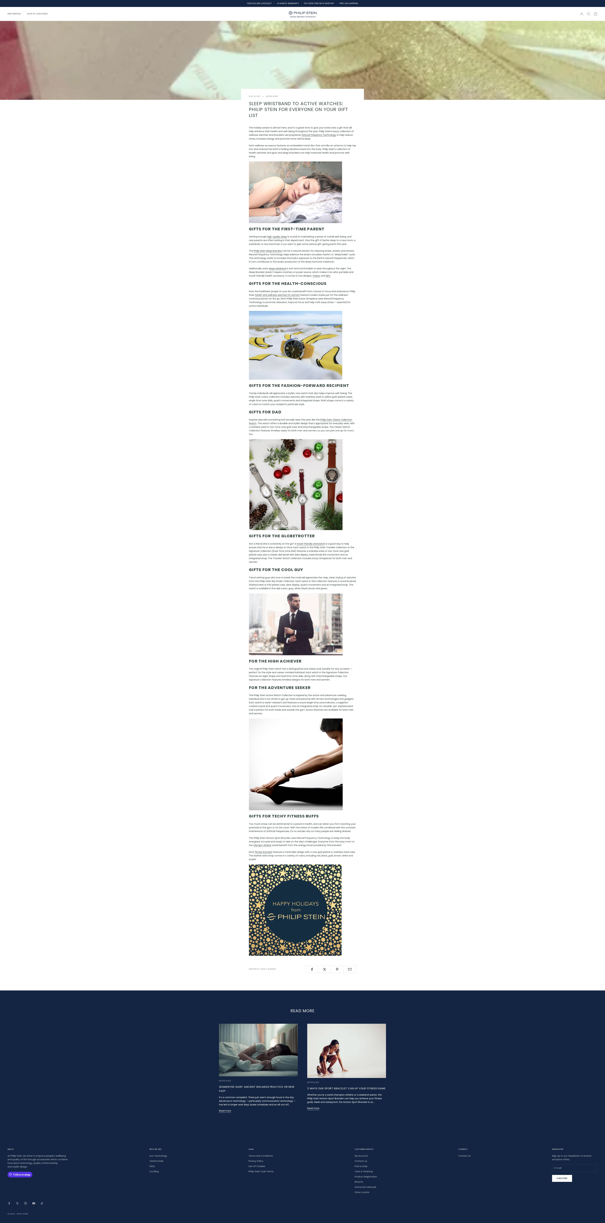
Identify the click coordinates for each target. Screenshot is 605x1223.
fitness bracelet (263, 852)
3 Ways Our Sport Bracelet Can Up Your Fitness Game (346, 1088)
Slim (328, 275)
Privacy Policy (255, 1161)
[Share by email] (350, 969)
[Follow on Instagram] (25, 1203)
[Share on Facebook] (312, 969)
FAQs (152, 1166)
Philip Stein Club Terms (261, 1171)
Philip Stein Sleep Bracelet (268, 250)
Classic (316, 275)
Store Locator (362, 1192)
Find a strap (361, 1166)
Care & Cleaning (364, 1171)
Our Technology (158, 1155)
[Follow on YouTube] (33, 1203)
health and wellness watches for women (277, 295)
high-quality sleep (277, 236)
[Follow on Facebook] (9, 1203)
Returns (359, 1181)
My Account (361, 1155)
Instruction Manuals (365, 1187)
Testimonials (156, 1161)
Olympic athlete (262, 845)
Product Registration (366, 1176)
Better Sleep (272, 96)
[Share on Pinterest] (337, 969)
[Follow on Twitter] (17, 1203)
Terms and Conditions (260, 1155)
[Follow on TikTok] (41, 1203)
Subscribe (562, 1178)
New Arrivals (14, 14)
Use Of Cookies (256, 1166)
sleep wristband (277, 268)
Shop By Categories (37, 14)
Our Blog (154, 1171)
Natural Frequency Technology (319, 135)
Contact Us (464, 1155)
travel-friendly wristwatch (311, 543)
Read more (225, 1110)
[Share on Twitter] (324, 969)
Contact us (361, 1161)
